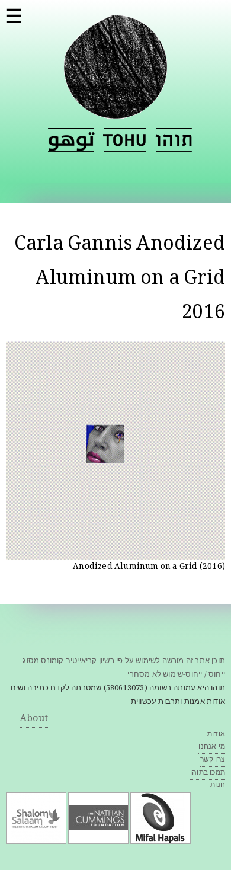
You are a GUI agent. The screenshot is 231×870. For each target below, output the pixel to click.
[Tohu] (125, 140)
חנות (217, 785)
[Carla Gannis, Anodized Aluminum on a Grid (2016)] (115, 553)
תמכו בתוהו (207, 773)
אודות (216, 734)
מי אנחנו (211, 747)
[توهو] (71, 140)
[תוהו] (115, 111)
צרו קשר (212, 760)
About (34, 719)
